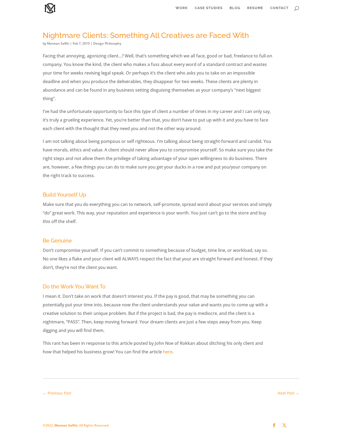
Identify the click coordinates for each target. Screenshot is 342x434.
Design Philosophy (107, 43)
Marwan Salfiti (58, 43)
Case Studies (209, 8)
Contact (279, 8)
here (167, 352)
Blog (235, 8)
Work (182, 8)
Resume (255, 8)
